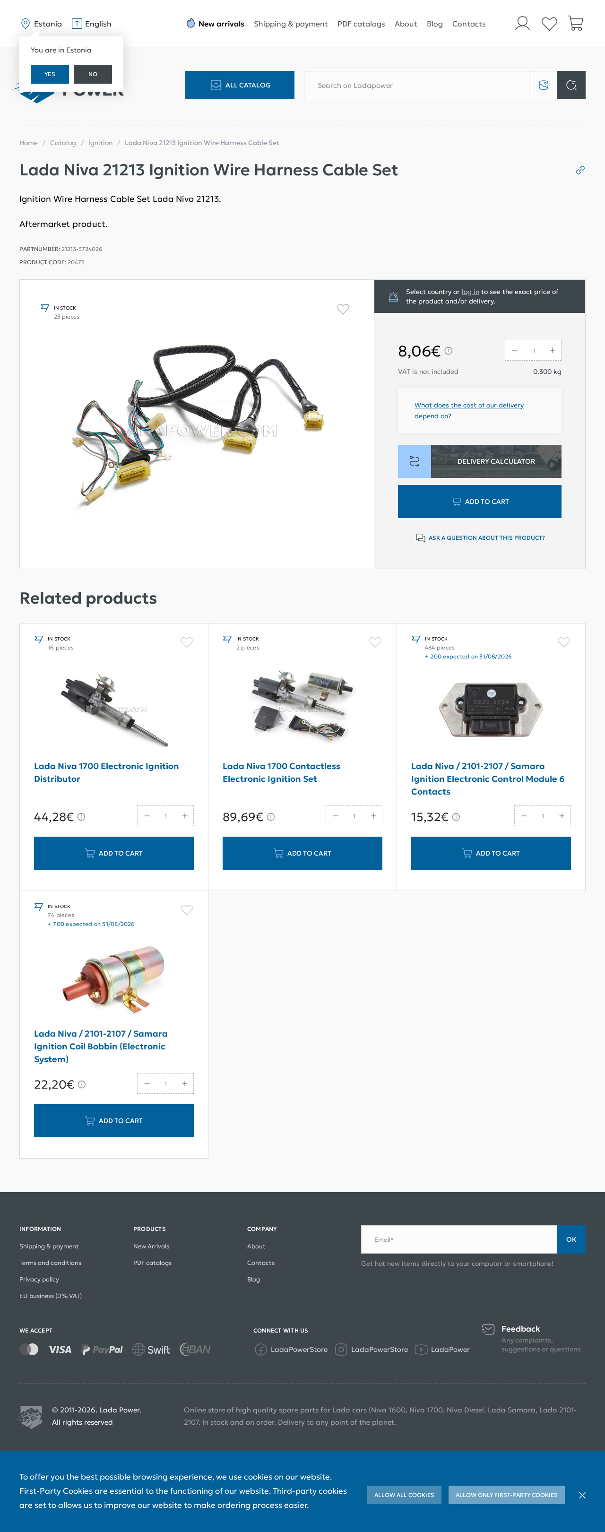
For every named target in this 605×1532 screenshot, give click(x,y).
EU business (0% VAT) (50, 1296)
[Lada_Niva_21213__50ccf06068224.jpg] (197, 424)
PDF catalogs (361, 23)
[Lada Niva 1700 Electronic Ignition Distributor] (114, 709)
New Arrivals (151, 1246)
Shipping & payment (291, 23)
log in (470, 291)
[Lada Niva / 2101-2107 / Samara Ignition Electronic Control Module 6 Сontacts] (491, 709)
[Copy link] (577, 170)
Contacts (469, 23)
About (406, 23)
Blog (435, 23)
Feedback (520, 1328)
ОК (571, 1239)
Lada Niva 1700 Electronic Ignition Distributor (106, 772)
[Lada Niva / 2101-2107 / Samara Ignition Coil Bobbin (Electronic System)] (114, 977)
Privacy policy (39, 1279)
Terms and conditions (50, 1263)
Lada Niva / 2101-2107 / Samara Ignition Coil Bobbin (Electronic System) (101, 1046)
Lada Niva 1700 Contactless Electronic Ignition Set (281, 772)
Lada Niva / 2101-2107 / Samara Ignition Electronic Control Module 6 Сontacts (488, 779)
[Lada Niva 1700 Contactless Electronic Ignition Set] (302, 709)
